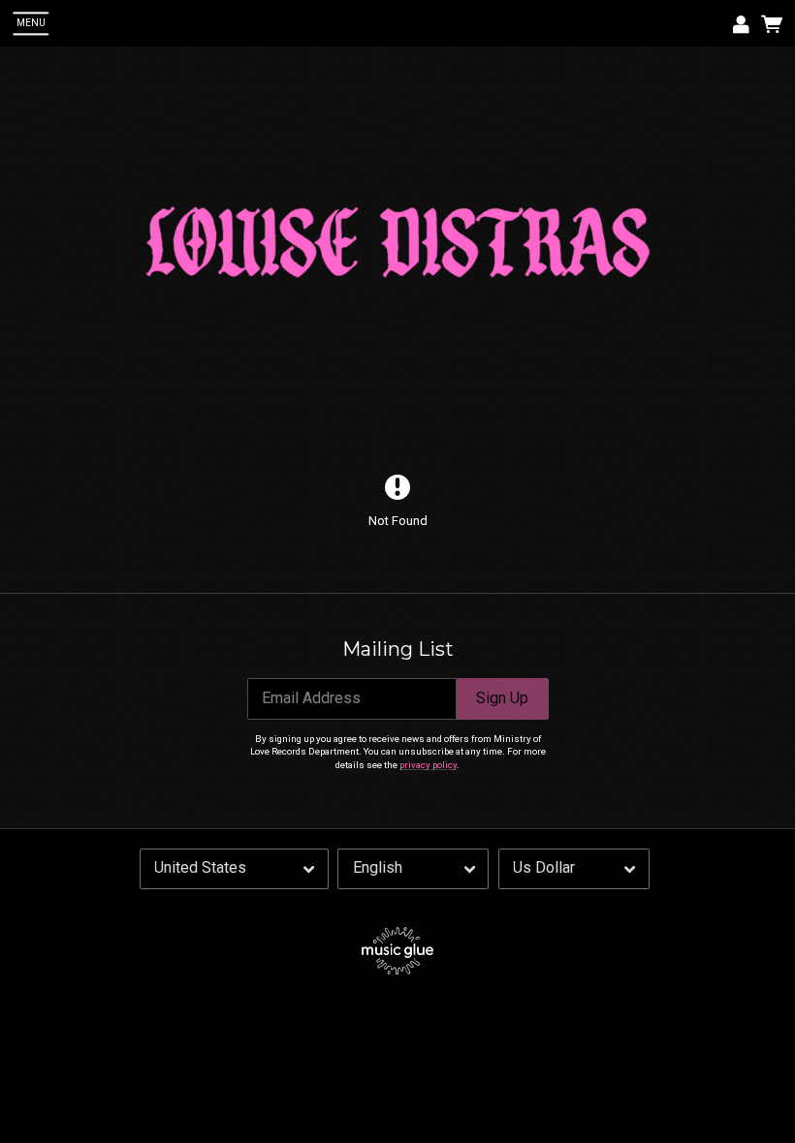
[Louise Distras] (397, 241)
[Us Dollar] (574, 869)
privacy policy (428, 764)
